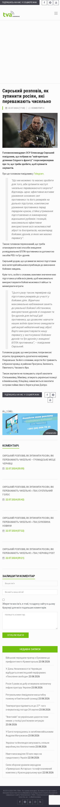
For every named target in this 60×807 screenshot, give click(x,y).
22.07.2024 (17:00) (16, 108)
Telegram (39, 173)
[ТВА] (11, 13)
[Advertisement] (30, 52)
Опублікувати (15, 635)
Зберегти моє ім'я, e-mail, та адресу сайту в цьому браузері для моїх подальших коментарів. (28, 606)
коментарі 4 (38, 108)
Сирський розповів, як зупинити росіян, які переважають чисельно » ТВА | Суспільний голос (28, 491)
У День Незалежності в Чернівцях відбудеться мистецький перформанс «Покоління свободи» (26, 673)
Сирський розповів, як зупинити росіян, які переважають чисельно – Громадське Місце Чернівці (29, 459)
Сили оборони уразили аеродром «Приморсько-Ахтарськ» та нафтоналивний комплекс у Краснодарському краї (29, 769)
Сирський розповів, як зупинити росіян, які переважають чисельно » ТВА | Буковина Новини (28, 522)
